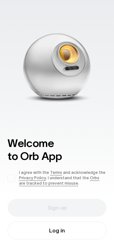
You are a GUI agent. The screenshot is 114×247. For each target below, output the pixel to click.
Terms (56, 172)
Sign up (57, 208)
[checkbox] (11, 178)
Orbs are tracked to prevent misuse (59, 180)
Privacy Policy (32, 177)
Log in (57, 230)
